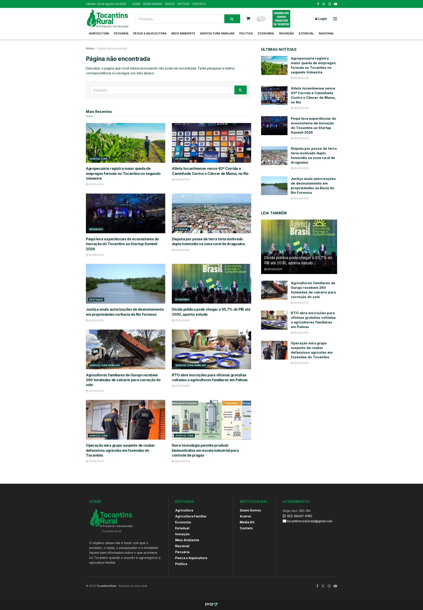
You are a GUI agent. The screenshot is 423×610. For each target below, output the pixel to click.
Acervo (245, 516)
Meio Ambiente (183, 33)
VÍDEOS (170, 4)
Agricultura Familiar (217, 33)
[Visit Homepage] (107, 18)
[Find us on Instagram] (329, 4)
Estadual (306, 33)
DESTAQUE (96, 299)
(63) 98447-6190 (299, 516)
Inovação (286, 33)
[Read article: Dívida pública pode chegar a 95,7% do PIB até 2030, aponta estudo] (211, 284)
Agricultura (99, 33)
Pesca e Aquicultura (150, 33)
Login (322, 19)
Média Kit (247, 522)
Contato (246, 528)
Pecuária (121, 33)
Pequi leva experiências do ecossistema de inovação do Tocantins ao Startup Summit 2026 (122, 244)
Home (90, 48)
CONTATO (199, 4)
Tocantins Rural (106, 586)
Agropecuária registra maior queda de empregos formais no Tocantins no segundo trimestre (123, 173)
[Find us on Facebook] (318, 4)
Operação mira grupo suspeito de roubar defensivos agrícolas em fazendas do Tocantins (120, 450)
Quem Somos (250, 510)
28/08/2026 (96, 184)
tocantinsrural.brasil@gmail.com (309, 521)
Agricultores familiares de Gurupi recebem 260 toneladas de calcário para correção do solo (123, 380)
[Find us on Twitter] (323, 4)
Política (246, 33)
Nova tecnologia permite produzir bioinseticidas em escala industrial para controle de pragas (205, 450)
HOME (136, 4)
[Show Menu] (335, 18)
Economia (266, 33)
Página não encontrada (112, 48)
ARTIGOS (183, 4)
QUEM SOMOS (152, 4)
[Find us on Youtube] (335, 4)
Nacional (326, 33)
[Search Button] (232, 18)
